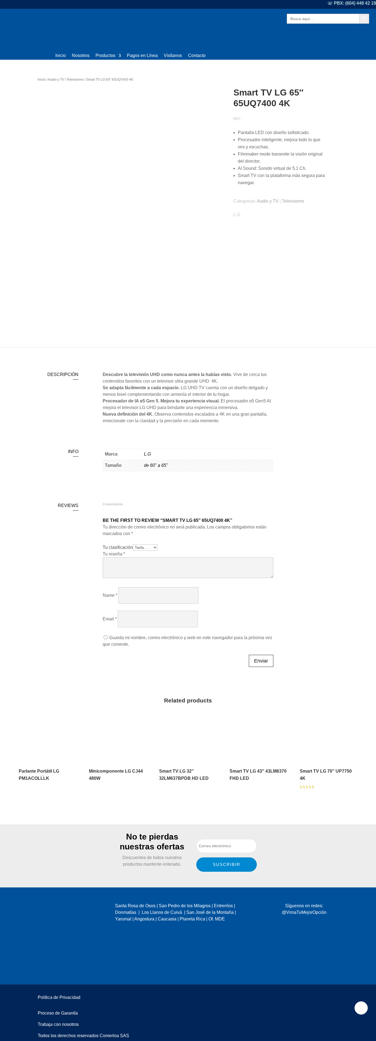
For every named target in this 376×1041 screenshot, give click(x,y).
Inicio (60, 56)
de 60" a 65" (156, 465)
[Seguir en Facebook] (289, 923)
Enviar (261, 661)
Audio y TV (56, 79)
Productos (105, 56)
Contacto (197, 56)
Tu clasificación (118, 547)
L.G (236, 214)
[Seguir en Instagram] (300, 923)
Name (110, 595)
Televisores (75, 79)
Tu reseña (114, 554)
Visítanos (173, 56)
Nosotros (80, 56)
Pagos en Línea (142, 56)
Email (110, 619)
